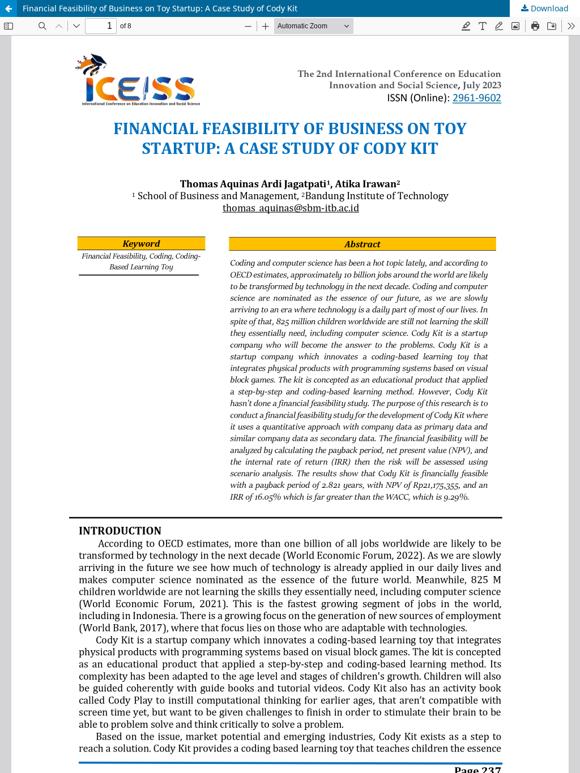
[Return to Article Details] (8, 8)
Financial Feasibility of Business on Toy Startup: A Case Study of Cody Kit (160, 8)
